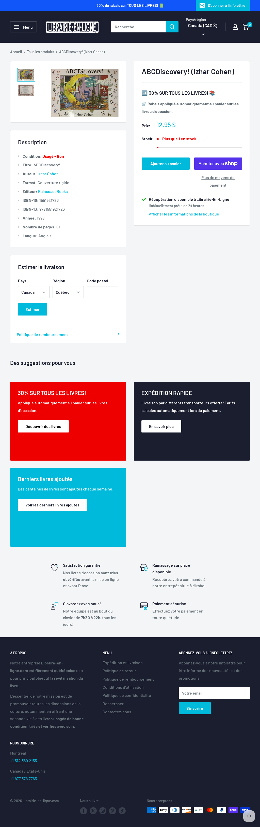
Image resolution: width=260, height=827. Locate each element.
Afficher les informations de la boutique (184, 213)
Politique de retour (119, 670)
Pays (22, 280)
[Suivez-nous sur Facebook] (83, 810)
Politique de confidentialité (127, 695)
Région (59, 280)
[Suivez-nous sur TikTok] (122, 810)
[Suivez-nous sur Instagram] (102, 810)
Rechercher (113, 703)
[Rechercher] (172, 26)
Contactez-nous (117, 711)
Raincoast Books (53, 191)
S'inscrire (194, 708)
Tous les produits (40, 52)
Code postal (97, 280)
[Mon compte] (235, 27)
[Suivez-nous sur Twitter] (93, 810)
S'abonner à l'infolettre (226, 5)
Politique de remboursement (42, 334)
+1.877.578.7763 (23, 778)
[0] (245, 27)
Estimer (33, 309)
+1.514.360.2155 (23, 760)
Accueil (16, 52)
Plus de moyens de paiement (218, 181)
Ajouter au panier (165, 163)
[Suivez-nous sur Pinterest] (112, 810)
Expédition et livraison (123, 662)
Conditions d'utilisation (123, 687)
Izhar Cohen (48, 173)
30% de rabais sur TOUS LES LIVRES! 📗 (130, 5)
